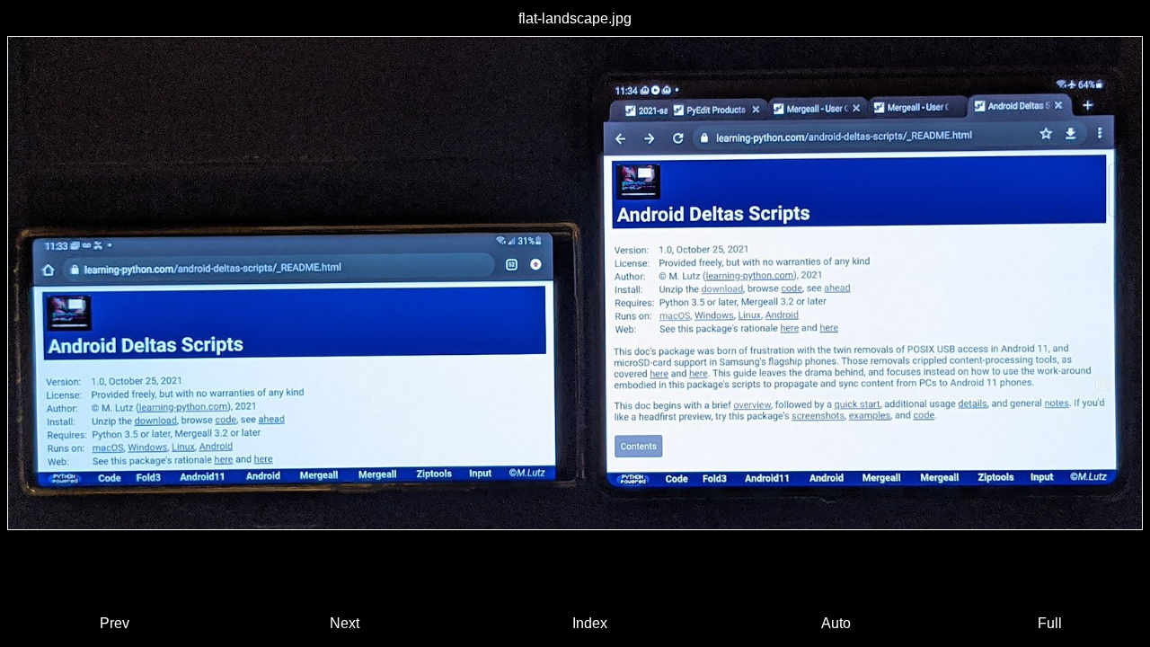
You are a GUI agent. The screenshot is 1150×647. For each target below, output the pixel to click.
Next (344, 623)
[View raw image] (575, 283)
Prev (114, 623)
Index (589, 623)
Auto (836, 623)
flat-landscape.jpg (575, 18)
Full (1050, 623)
